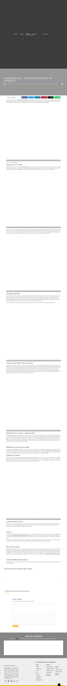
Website (13, 622)
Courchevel (47, 102)
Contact (35, 33)
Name (13, 614)
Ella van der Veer (14, 162)
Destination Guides (30, 34)
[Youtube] (46, 34)
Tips (21, 33)
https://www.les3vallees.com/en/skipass (19, 535)
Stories (15, 33)
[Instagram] (43, 34)
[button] (24, 97)
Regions (27, 33)
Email (13, 618)
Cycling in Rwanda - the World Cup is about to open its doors (17, 590)
